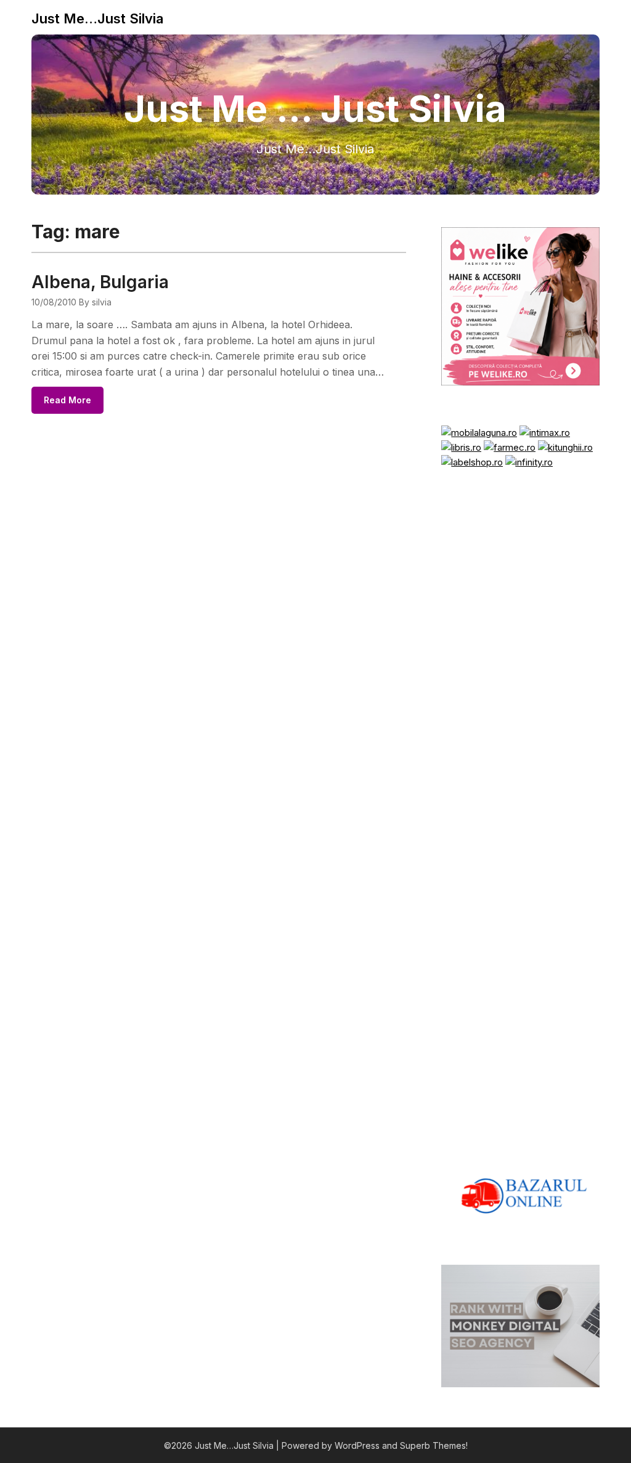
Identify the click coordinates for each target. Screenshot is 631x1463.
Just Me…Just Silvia (97, 18)
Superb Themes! (434, 1445)
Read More (67, 400)
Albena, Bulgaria (100, 282)
